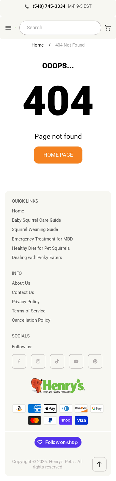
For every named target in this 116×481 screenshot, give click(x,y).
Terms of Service (29, 311)
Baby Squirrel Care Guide (36, 220)
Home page (58, 155)
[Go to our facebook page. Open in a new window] (19, 361)
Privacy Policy (26, 301)
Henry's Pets (61, 461)
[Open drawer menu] (8, 28)
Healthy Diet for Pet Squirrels (41, 248)
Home (38, 45)
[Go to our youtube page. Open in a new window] (76, 361)
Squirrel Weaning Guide (35, 229)
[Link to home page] (58, 386)
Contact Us (23, 292)
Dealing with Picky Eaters (37, 257)
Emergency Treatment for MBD (42, 239)
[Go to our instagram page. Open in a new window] (38, 361)
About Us (21, 283)
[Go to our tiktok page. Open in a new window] (57, 361)
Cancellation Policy (31, 320)
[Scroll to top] (99, 464)
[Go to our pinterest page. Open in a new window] (95, 361)
